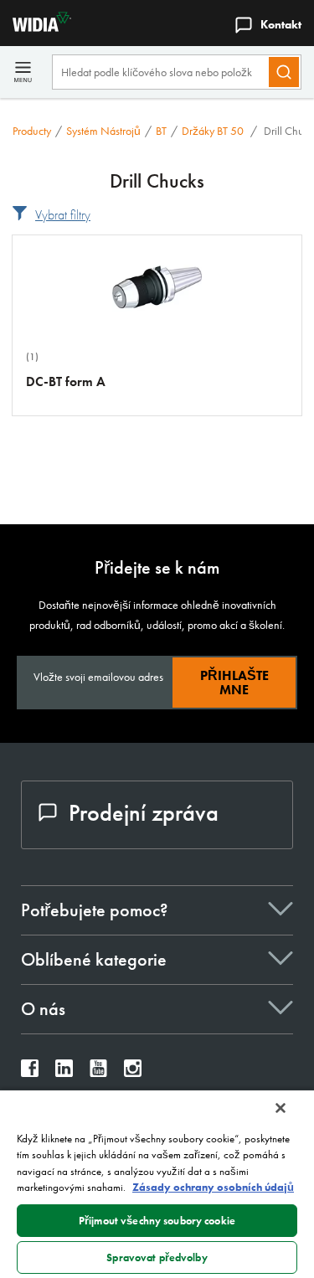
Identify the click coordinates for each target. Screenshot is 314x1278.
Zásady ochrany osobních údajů (213, 1187)
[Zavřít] (280, 1108)
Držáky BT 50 (214, 130)
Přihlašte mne (234, 682)
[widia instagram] (133, 1072)
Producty (32, 130)
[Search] (284, 72)
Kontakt (280, 24)
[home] (35, 27)
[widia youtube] (98, 1072)
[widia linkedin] (64, 1072)
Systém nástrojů (103, 130)
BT (161, 130)
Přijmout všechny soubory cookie (157, 1221)
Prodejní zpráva (144, 812)
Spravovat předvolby (156, 1257)
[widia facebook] (30, 1072)
